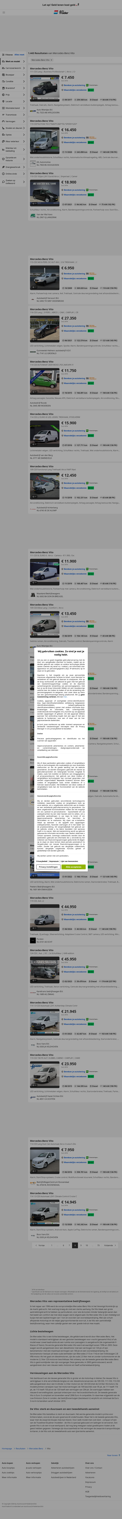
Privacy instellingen (48, 867)
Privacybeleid (41, 861)
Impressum (54, 861)
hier (65, 697)
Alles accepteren (73, 867)
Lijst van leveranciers (69, 861)
